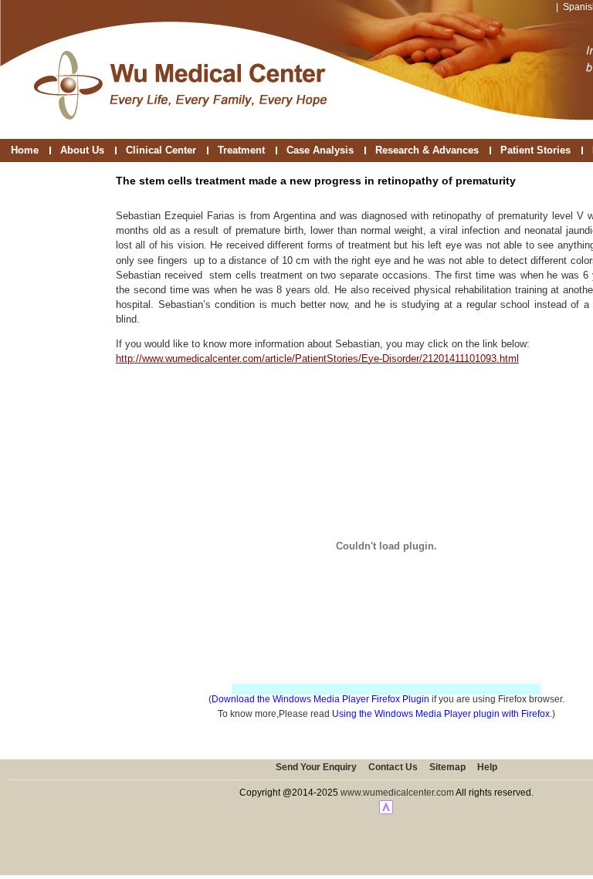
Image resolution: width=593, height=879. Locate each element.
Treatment (241, 150)
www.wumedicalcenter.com (397, 792)
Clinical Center (161, 150)
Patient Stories (535, 150)
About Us (82, 150)
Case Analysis (320, 150)
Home (25, 150)
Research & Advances (427, 150)
